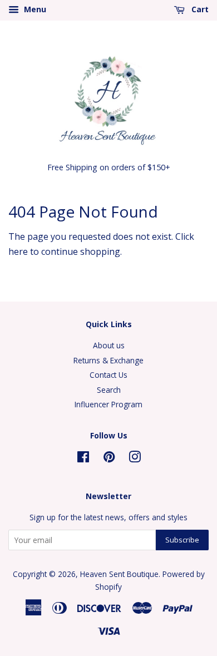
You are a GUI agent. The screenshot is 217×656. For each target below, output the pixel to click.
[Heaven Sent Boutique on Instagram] (135, 458)
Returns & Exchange (108, 360)
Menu (34, 9)
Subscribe (182, 540)
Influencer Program (108, 404)
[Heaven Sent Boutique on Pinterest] (109, 458)
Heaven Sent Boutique (119, 574)
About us (109, 345)
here (18, 251)
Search (109, 389)
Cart (199, 9)
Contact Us (108, 374)
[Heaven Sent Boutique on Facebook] (83, 458)
